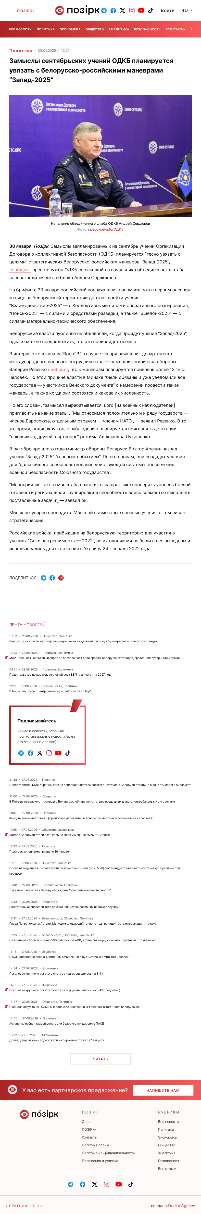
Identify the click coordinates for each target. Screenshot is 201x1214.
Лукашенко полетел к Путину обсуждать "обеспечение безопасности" (60, 890)
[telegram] (104, 10)
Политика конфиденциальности (108, 1153)
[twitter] (122, 10)
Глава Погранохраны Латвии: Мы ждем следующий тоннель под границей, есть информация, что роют (83, 923)
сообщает (20, 269)
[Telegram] (43, 578)
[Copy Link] (61, 578)
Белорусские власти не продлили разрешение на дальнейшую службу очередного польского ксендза (83, 641)
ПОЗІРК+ (89, 1129)
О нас (86, 1121)
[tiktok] (150, 10)
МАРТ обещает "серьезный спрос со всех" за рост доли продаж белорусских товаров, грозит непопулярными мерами (94, 658)
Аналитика (119, 29)
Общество (95, 29)
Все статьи (176, 29)
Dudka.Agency (181, 1205)
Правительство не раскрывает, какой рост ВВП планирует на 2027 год (60, 674)
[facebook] (113, 10)
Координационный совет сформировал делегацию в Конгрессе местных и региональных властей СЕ (82, 818)
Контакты (90, 1137)
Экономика (70, 29)
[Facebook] (52, 578)
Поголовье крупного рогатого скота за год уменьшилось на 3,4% (56, 973)
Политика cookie (95, 1145)
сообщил (58, 369)
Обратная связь (24, 1206)
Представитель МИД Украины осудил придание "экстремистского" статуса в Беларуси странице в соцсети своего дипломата (100, 785)
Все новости (20, 29)
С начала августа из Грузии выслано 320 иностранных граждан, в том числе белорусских (74, 1007)
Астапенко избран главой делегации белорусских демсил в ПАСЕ (56, 1023)
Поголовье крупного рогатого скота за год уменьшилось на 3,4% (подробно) (64, 990)
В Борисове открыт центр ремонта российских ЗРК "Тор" (50, 691)
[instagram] (132, 10)
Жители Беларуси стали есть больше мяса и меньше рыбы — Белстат (59, 835)
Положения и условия (100, 1161)
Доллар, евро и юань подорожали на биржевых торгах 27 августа (56, 1040)
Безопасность (147, 29)
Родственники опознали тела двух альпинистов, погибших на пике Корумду (63, 907)
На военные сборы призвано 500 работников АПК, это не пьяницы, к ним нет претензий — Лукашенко (82, 940)
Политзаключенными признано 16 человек (39, 851)
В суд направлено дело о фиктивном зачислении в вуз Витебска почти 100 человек (68, 957)
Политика (46, 29)
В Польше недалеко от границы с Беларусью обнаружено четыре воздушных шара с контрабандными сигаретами (92, 801)
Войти (168, 10)
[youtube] (141, 10)
